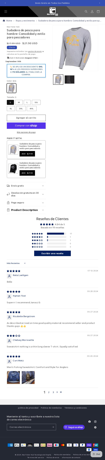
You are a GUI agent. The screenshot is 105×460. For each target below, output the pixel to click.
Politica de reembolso (51, 408)
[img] (13, 271)
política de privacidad (28, 408)
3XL (21, 108)
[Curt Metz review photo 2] (28, 377)
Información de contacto (71, 457)
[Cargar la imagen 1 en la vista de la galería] (58, 80)
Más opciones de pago (26, 132)
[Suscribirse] (53, 427)
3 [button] (53, 392)
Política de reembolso (62, 455)
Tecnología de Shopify (42, 455)
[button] (6, 11)
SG (36, 102)
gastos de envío (35, 51)
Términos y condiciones (75, 408)
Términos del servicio (35, 457)
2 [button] (49, 392)
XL (11, 108)
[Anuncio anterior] (5, 3)
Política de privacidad (81, 455)
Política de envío (53, 457)
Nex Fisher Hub (28, 455)
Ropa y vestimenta (25, 20)
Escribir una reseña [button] (52, 253)
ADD (27, 154)
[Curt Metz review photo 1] (13, 377)
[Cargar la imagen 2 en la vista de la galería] (70, 80)
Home (8, 20)
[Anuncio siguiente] (100, 3)
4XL (32, 108)
